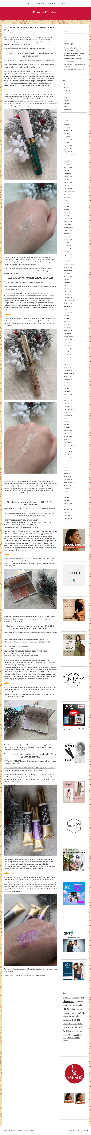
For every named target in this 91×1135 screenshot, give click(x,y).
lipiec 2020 (67, 346)
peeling (65, 1020)
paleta (78, 1016)
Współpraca (52, 3)
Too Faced (66, 1035)
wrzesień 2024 (68, 194)
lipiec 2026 (67, 127)
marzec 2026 (68, 140)
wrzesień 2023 (68, 231)
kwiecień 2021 (68, 318)
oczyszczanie (65, 1016)
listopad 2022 (68, 261)
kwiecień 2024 (68, 209)
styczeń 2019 (68, 400)
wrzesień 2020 (68, 340)
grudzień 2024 (68, 185)
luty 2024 (66, 215)
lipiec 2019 (67, 382)
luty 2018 (66, 434)
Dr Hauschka (78, 1002)
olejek (33, 975)
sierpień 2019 (68, 379)
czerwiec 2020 (68, 349)
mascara (80, 1009)
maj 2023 (66, 243)
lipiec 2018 (67, 418)
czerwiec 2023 (68, 240)
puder (80, 1023)
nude (78, 1013)
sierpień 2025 (68, 161)
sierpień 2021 (68, 306)
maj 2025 (66, 170)
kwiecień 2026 (68, 137)
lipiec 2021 (67, 309)
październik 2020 (69, 337)
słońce (81, 1031)
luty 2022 (66, 288)
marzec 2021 (68, 321)
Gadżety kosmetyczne (70, 91)
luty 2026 (66, 143)
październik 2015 (69, 518)
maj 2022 (66, 279)
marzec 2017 (68, 467)
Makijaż (12, 975)
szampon (78, 1031)
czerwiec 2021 (68, 312)
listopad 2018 (68, 406)
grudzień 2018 (68, 403)
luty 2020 (66, 361)
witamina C (71, 1037)
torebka (72, 1035)
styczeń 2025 (68, 182)
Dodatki (66, 88)
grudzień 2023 (68, 221)
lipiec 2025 (67, 164)
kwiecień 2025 (68, 173)
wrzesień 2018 (68, 412)
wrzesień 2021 (68, 303)
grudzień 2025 (68, 149)
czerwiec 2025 (68, 167)
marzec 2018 (68, 430)
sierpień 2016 (68, 488)
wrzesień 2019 (68, 376)
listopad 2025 (68, 152)
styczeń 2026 (68, 146)
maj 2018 (66, 424)
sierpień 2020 (68, 343)
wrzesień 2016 (68, 485)
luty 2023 (66, 252)
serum (66, 1031)
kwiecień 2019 (68, 391)
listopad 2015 (68, 515)
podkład (76, 1019)
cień (25, 975)
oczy (82, 1012)
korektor (29, 975)
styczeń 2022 (68, 291)
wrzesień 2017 (68, 449)
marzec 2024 (68, 212)
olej (70, 1016)
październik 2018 (69, 409)
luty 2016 (66, 506)
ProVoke (75, 1024)
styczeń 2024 (68, 218)
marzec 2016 (68, 503)
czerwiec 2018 (68, 421)
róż (37, 975)
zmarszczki (65, 1040)
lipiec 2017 (67, 455)
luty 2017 (66, 470)
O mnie (28, 3)
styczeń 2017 (68, 473)
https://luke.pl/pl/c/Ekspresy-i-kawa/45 (73, 729)
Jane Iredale (66, 1005)
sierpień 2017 (68, 452)
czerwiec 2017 (68, 458)
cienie (66, 1001)
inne (65, 94)
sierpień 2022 (68, 270)
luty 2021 (66, 324)
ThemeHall (86, 1130)
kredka (79, 1004)
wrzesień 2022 (68, 267)
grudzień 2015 (68, 512)
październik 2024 (69, 191)
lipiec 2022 (67, 273)
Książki (66, 97)
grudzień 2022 (68, 258)
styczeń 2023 (68, 255)
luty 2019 (66, 397)
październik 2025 (69, 155)
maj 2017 (66, 461)
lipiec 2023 (67, 237)
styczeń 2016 (68, 509)
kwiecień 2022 (68, 282)
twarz (76, 1034)
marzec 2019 (68, 394)
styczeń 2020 (68, 364)
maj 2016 (66, 497)
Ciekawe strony (39, 3)
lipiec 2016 (67, 491)
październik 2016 (69, 482)
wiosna (64, 1038)
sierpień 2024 (68, 197)
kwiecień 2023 (68, 246)
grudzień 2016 (68, 476)
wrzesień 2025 (68, 158)
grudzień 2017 (68, 440)
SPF (74, 1031)
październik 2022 (69, 264)
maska (73, 1012)
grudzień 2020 (68, 330)
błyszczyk (77, 998)
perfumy (70, 1020)
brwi (73, 998)
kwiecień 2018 (68, 427)
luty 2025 (66, 179)
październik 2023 (69, 227)
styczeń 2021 (68, 327)
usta (80, 1035)
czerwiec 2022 (68, 276)
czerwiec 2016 (68, 494)
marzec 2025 (68, 176)
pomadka (67, 1023)
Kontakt (63, 3)
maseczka (67, 1012)
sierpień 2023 (68, 234)
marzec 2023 (68, 249)
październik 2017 (69, 446)
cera (82, 997)
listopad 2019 (68, 370)
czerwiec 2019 (68, 385)
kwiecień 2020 (68, 355)
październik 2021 (69, 300)
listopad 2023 (68, 224)
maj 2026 (66, 134)
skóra (71, 1031)
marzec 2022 (68, 285)
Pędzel (65, 1027)
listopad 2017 (68, 443)
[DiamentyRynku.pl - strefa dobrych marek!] (45, 15)
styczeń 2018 (68, 437)
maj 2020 (66, 352)
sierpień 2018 (68, 415)
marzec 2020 (68, 358)
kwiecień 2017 (68, 464)
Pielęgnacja (67, 109)
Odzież (66, 106)
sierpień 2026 (68, 124)
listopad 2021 (68, 297)
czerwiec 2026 (68, 131)
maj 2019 (66, 388)
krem (66, 1008)
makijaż (73, 1008)
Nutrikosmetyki (68, 103)
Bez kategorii (68, 85)
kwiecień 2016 (68, 500)
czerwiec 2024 (68, 203)
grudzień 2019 (68, 367)
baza (64, 998)
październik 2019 (69, 373)
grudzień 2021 (68, 294)
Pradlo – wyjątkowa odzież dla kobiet (74, 69)
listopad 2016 (68, 479)
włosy (77, 1037)
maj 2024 (66, 206)
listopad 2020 (68, 334)
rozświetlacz (41, 975)
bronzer (21, 975)
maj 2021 (66, 315)
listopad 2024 (68, 188)
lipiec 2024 (67, 200)
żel (69, 1040)
